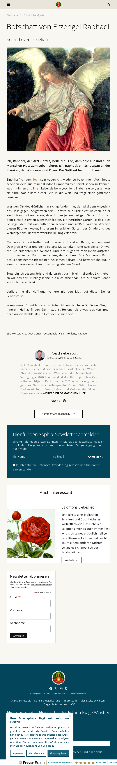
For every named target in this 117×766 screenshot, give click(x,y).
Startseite (12, 15)
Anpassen (18, 753)
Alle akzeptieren (58, 753)
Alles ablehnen (36, 753)
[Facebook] (50, 688)
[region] (39, 736)
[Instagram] (61, 688)
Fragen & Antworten (55, 704)
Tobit (36, 179)
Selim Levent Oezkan (27, 39)
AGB (72, 704)
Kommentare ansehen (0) (56, 413)
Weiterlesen (71, 560)
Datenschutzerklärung (52, 465)
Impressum (70, 700)
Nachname (17, 623)
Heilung (71, 333)
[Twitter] (56, 688)
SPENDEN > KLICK (21, 700)
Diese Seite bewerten (92, 700)
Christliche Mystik (34, 15)
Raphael (82, 333)
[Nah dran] (70, 716)
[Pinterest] (66, 688)
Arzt (24, 333)
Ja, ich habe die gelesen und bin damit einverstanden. (56, 467)
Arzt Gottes (35, 333)
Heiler (62, 333)
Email (15, 597)
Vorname (16, 610)
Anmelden (94, 457)
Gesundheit (50, 333)
